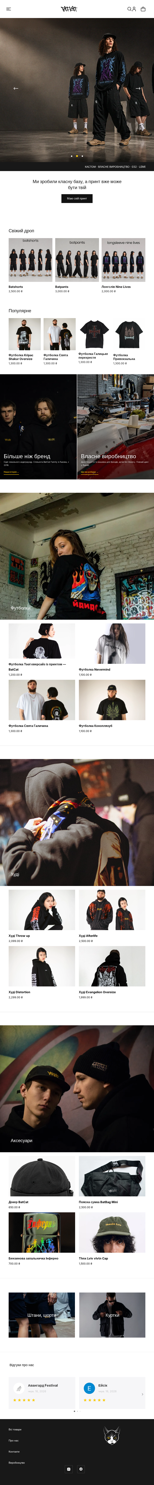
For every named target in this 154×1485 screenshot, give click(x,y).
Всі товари (15, 1429)
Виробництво (17, 1462)
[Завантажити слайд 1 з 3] (71, 156)
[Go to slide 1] (74, 1411)
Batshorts (16, 287)
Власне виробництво (115, 426)
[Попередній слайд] (16, 88)
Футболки (20, 608)
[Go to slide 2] (77, 1411)
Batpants (61, 287)
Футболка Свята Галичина (56, 357)
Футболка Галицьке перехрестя (93, 355)
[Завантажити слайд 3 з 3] (82, 156)
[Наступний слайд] (138, 88)
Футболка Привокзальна (124, 357)
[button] (8, 9)
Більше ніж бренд (38, 426)
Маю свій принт (77, 198)
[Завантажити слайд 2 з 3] (76, 156)
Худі (15, 874)
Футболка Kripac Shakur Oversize (21, 357)
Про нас (14, 1440)
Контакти (14, 1451)
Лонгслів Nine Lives (116, 287)
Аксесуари (21, 1140)
